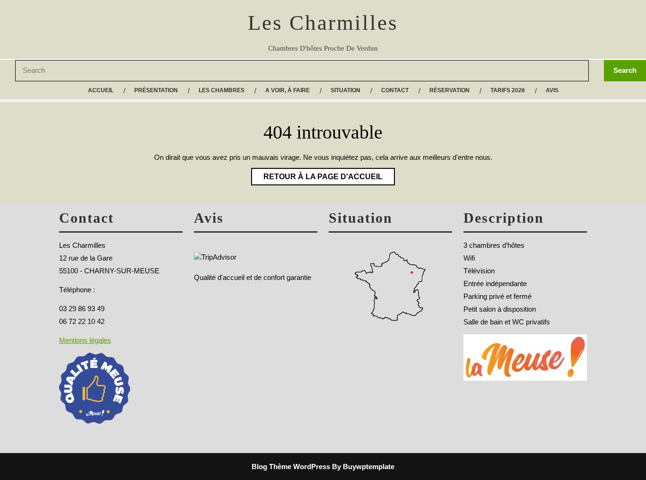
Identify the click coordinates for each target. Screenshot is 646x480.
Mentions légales (85, 340)
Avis (552, 90)
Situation (345, 90)
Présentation (156, 90)
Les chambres (221, 90)
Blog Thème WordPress (291, 467)
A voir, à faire (287, 90)
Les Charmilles (323, 23)
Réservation (449, 90)
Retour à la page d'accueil (317, 174)
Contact (395, 90)
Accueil (100, 90)
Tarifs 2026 (507, 90)
